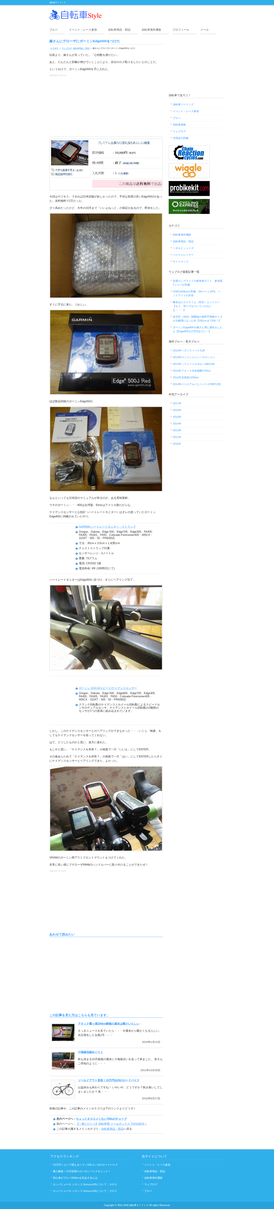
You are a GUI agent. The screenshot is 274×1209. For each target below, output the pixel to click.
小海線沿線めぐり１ (90, 1052)
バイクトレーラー (183, 254)
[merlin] (189, 212)
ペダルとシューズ (183, 248)
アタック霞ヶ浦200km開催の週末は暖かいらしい (108, 1023)
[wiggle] (189, 177)
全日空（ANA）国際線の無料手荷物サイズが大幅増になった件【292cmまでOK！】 (197, 318)
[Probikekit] (189, 195)
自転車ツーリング (183, 104)
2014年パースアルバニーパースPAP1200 (197, 384)
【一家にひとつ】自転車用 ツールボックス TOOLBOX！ (111, 1123)
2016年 (177, 410)
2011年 (177, 443)
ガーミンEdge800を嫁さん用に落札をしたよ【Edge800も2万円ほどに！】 (198, 329)
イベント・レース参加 (83, 29)
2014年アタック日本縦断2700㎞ (192, 370)
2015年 (177, 416)
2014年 (177, 423)
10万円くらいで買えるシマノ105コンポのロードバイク (85, 1164)
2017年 (177, 403)
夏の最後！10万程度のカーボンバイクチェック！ (82, 1171)
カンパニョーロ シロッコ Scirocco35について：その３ (85, 1184)
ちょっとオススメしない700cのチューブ (101, 1118)
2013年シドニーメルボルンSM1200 (194, 363)
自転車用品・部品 (119, 29)
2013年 (177, 430)
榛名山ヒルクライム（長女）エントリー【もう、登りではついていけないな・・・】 (196, 306)
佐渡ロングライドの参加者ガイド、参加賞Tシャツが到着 (197, 282)
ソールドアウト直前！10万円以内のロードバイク (109, 1080)
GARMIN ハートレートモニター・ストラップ (107, 526)
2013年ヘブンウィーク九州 (189, 350)
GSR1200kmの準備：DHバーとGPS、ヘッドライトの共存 (197, 293)
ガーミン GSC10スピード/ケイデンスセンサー (108, 688)
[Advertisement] (106, 107)
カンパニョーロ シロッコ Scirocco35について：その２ (85, 1190)
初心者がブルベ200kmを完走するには (75, 1177)
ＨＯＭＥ (54, 48)
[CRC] (189, 159)
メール (204, 29)
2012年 (177, 437)
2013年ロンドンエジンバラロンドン (194, 357)
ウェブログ (67, 48)
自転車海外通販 (151, 29)
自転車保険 (179, 124)
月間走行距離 (180, 138)
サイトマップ (180, 261)
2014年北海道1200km (186, 377)
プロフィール (180, 29)
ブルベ (53, 29)
